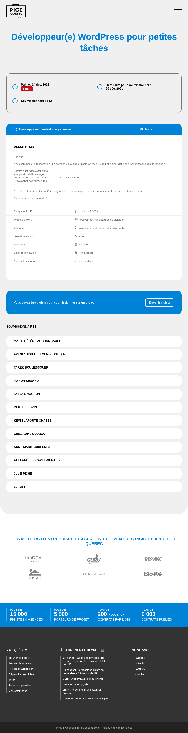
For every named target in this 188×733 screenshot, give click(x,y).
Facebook (140, 657)
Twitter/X (140, 668)
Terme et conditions (88, 727)
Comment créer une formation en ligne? (86, 698)
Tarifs (12, 679)
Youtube (139, 674)
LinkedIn (139, 663)
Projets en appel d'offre (22, 668)
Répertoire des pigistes (22, 674)
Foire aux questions (20, 685)
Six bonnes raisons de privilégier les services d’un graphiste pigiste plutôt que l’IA (84, 661)
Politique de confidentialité (117, 727)
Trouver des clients (20, 663)
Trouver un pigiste (19, 657)
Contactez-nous (18, 690)
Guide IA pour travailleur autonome (83, 678)
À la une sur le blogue (80, 650)
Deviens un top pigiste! (76, 684)
